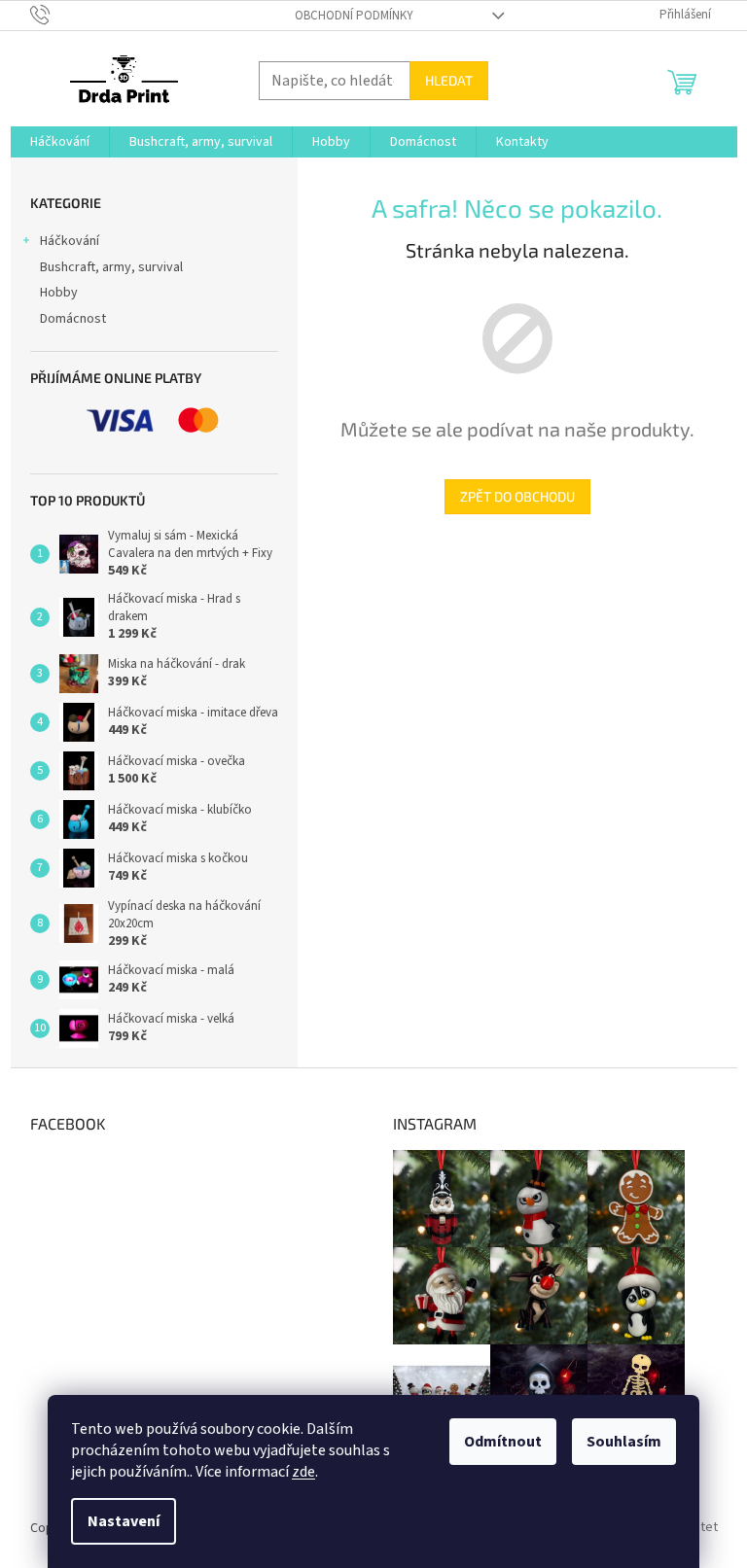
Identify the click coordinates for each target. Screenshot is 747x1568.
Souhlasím (624, 1441)
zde (303, 1471)
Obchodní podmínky (354, 15)
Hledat (449, 80)
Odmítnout (503, 1441)
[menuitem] (60, 141)
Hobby (59, 292)
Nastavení (124, 1521)
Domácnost (73, 319)
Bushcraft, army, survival (111, 267)
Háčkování (69, 241)
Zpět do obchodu (517, 496)
